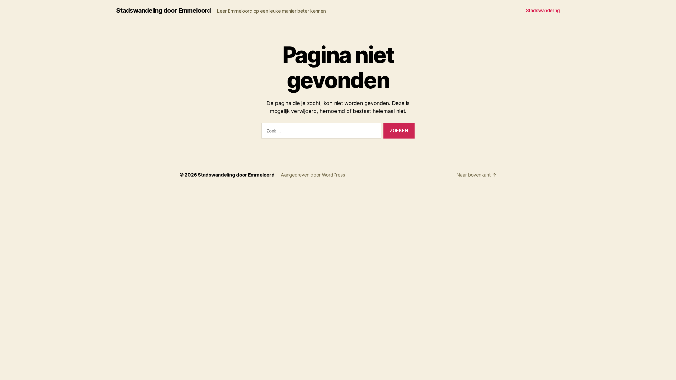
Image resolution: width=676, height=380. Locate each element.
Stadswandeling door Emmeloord (163, 10)
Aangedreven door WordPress (313, 175)
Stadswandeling (543, 10)
